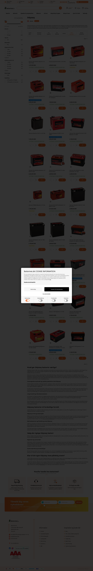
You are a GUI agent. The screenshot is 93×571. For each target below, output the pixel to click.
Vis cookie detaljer (46, 294)
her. (50, 279)
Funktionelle (54, 298)
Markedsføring (40, 298)
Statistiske (66, 298)
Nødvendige (27, 298)
